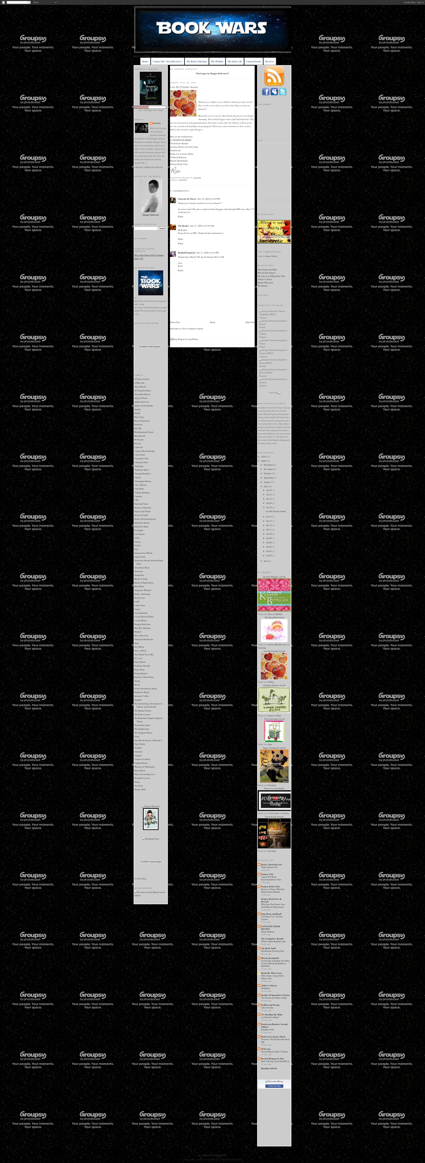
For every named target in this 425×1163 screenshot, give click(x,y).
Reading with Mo (269, 1068)
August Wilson (141, 397)
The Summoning (141, 728)
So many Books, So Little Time (184, 146)
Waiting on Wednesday (144, 766)
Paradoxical (175, 150)
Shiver (137, 684)
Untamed (138, 751)
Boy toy (137, 443)
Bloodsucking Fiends (143, 432)
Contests (138, 496)
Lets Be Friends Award (276, 511)
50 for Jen (266, 1048)
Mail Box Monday (142, 628)
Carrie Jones (139, 454)
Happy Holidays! (268, 931)
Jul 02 (269, 555)
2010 (263, 456)
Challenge (138, 466)
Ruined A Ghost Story (144, 677)
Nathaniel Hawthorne (143, 639)
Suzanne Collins (141, 695)
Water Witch (139, 770)
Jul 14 (269, 520)
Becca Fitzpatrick (142, 420)
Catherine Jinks (141, 462)
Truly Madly (139, 743)
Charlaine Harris (141, 469)
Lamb (136, 601)
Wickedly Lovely (142, 777)
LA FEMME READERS (180, 140)
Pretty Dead (139, 669)
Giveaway (138, 571)
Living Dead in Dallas (144, 616)
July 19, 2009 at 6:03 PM (208, 198)
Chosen (137, 477)
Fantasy (137, 541)
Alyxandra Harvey (142, 394)
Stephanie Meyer (141, 692)
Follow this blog (274, 1086)
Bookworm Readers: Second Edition (274, 1025)
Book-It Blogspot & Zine (272, 1058)
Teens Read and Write (267, 269)
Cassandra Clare (141, 458)
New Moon (139, 646)
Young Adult (140, 789)
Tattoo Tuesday (267, 1007)
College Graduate (142, 492)
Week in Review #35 (269, 867)
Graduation (139, 575)
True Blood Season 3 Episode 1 (148, 740)
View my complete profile (148, 167)
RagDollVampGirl (186, 252)
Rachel (157, 123)
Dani (279, 715)
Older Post (250, 322)
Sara (270, 744)
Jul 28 (269, 490)
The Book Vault (268, 948)
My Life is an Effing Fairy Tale (271, 276)
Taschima (262, 647)
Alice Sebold (140, 386)
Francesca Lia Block (143, 552)
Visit (140, 878)
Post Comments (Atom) (192, 328)
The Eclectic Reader (179, 143)
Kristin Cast (139, 597)
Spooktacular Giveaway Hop (272, 951)
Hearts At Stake (141, 578)
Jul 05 (269, 546)
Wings (137, 781)
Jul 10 (269, 533)
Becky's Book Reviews (271, 864)
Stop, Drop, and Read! (271, 913)
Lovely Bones (140, 620)
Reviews (269, 61)
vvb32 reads (273, 813)
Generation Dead (141, 567)
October (267, 473)
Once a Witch (140, 650)
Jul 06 (269, 542)
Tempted (138, 699)
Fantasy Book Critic (179, 164)
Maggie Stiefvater (142, 624)
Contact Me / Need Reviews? (167, 61)
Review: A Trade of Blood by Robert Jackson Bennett (273, 890)
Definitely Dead (141, 526)
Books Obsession (265, 282)
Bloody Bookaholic (179, 160)
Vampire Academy (142, 759)
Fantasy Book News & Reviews (271, 900)
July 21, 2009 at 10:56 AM (202, 225)
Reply (180, 216)
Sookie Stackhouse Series (145, 688)
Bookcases (139, 439)
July (266, 486)
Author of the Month (143, 405)
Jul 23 (269, 498)
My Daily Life (235, 61)
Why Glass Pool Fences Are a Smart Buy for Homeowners (273, 905)
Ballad (137, 413)
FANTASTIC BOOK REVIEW (270, 927)
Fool (136, 549)
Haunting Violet (267, 1029)
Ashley (271, 681)
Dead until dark (141, 515)
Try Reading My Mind (271, 1014)
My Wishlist (217, 61)
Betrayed (138, 424)
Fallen (137, 537)
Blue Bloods (139, 435)
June (266, 560)
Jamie (270, 715)
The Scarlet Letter (142, 725)
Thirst (136, 736)
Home (145, 61)
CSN (136, 499)
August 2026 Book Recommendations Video (271, 878)
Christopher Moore (142, 481)
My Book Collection (197, 61)
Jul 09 (269, 538)
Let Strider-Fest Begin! (270, 1017)
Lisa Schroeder (140, 612)
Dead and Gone (141, 503)
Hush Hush (139, 586)
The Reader (183, 225)
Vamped (137, 755)
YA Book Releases (178, 157)
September (269, 477)
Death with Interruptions (145, 518)
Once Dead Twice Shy (144, 654)
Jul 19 (269, 507)
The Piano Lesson (142, 714)
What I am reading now (144, 774)
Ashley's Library (231, 101)
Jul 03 (269, 551)
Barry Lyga (139, 416)
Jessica (286, 813)
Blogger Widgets (271, 256)
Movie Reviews (141, 635)
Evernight (138, 530)
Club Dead (139, 488)
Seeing (137, 680)
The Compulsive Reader (272, 938)
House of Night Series (144, 582)
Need (136, 643)
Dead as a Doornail (142, 507)
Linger (137, 609)
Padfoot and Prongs (270, 1004)
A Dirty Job (139, 382)
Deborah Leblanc (142, 522)
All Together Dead (142, 390)
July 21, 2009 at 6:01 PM (207, 252)
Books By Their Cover (271, 972)
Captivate (138, 447)
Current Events (253, 61)
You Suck (138, 785)
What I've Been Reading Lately (273, 941)
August (267, 482)
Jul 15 (269, 516)
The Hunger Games (142, 710)
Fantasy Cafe (267, 874)
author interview (141, 401)
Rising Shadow (141, 673)
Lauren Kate (139, 605)
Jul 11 (269, 529)
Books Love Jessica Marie (181, 153)
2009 (263, 460)
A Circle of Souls (141, 379)
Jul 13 (269, 525)
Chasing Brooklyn (142, 473)
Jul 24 (269, 494)
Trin (269, 614)
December (268, 464)
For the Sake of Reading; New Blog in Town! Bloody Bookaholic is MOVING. (275, 963)
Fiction (137, 545)
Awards (137, 409)
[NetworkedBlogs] (274, 1081)
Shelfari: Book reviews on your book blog (212, 1159)
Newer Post (175, 322)
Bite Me (137, 428)
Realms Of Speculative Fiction (275, 995)
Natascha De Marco (187, 198)
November (269, 469)
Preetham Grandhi (142, 665)
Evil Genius (139, 534)
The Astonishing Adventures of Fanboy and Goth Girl (148, 705)
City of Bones (140, 484)
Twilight (138, 747)
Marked (137, 631)
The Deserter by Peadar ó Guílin (274, 997)
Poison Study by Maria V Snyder (274, 1051)
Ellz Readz (262, 285)
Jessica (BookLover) (277, 644)
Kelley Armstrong (142, 593)
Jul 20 (269, 503)
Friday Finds (139, 556)
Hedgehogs (265, 988)
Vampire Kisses (141, 762)
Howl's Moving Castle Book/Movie (275, 1061)
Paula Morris (140, 661)
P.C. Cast (138, 658)
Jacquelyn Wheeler (142, 590)
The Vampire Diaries (143, 732)
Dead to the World (142, 511)
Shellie (279, 614)
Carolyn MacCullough (144, 450)
